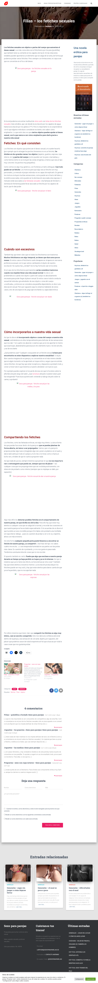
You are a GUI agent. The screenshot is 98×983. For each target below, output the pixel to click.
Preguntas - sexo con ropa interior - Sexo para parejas (27, 763)
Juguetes (77, 207)
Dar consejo (78, 177)
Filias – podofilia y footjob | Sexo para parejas (24, 715)
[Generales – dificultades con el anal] (80, 873)
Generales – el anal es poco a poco (47, 889)
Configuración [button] (79, 979)
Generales (22, 689)
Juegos (77, 203)
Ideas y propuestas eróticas (52, 3)
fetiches (13, 692)
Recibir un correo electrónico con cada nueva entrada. (22, 819)
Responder (58, 727)
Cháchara (78, 170)
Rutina (76, 240)
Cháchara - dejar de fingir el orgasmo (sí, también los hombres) (83, 297)
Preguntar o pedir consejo (83, 218)
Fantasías (78, 184)
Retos (76, 236)
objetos (22, 692)
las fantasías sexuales (32, 181)
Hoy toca (77, 196)
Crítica (77, 173)
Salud (76, 244)
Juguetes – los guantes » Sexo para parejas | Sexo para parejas (31, 730)
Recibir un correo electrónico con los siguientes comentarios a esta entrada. (28, 814)
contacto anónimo (52, 954)
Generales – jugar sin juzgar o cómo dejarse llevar (16, 890)
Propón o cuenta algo (80, 3)
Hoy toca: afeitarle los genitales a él (77, 953)
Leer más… (19, 907)
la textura (35, 374)
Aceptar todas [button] (90, 979)
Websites (77, 255)
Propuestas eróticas (81, 222)
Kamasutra (78, 210)
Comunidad (67, 3)
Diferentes (78, 181)
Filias (14, 689)
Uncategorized (79, 251)
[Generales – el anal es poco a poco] (49, 873)
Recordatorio (79, 229)
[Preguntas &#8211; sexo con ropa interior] (34, 672)
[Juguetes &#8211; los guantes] (53, 668)
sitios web (38, 121)
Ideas (76, 199)
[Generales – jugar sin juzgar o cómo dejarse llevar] (18, 873)
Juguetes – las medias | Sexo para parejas (22, 748)
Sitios (76, 247)
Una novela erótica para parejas (81, 52)
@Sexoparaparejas (55, 959)
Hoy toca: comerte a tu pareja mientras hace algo (79, 961)
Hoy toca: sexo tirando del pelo (78, 969)
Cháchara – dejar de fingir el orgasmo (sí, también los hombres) (83, 134)
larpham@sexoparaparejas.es (48, 950)
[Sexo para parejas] (6, 3)
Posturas (77, 214)
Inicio (39, 3)
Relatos (77, 233)
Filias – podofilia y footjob (11, 674)
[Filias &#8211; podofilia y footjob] (13, 668)
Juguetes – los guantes (51, 674)
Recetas (77, 225)
